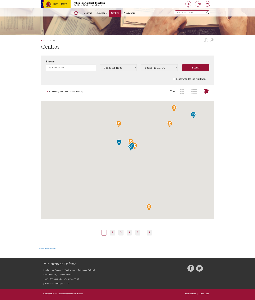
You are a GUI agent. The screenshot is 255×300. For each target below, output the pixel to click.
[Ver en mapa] (206, 91)
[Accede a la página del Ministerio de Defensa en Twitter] (199, 268)
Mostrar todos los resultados (191, 78)
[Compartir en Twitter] (212, 40)
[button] (188, 4)
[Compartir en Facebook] (206, 40)
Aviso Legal (204, 294)
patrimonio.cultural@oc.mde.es (56, 284)
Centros (115, 12)
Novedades (129, 12)
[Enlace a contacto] (198, 4)
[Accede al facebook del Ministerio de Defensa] (190, 268)
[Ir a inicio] (78, 11)
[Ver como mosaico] (182, 91)
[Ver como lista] (194, 91)
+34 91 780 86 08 (50, 279)
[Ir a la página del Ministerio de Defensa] (54, 4)
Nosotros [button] (87, 12)
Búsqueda (101, 12)
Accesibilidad (190, 294)
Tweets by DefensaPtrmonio (47, 248)
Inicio (43, 40)
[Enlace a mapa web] (207, 4)
